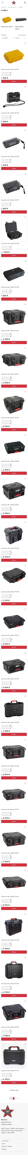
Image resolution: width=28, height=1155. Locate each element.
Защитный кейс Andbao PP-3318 (10, 766)
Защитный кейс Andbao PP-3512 (10, 896)
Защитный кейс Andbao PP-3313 (10, 809)
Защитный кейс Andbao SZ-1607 (10, 200)
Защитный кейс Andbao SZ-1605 (10, 156)
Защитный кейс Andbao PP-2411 (10, 374)
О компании (5, 1141)
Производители (12, 7)
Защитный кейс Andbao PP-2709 (10, 592)
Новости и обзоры (7, 1146)
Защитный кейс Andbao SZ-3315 (10, 679)
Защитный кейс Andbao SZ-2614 (10, 505)
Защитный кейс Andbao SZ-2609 (10, 461)
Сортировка (5, 38)
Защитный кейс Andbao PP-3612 (10, 983)
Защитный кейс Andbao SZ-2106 (10, 287)
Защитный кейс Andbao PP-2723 (10, 548)
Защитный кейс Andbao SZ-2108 (10, 243)
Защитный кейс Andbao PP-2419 (10, 418)
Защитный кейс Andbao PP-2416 (10, 330)
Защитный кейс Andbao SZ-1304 (10, 113)
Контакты (4, 1149)
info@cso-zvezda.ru (6, 1124)
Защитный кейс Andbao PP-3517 (10, 853)
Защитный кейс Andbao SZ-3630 (10, 940)
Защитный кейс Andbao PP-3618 (10, 1027)
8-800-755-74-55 (6, 1122)
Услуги (3, 1143)
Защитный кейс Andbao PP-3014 (10, 635)
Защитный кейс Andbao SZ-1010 (10, 69)
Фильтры (17, 38)
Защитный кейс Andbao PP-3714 (10, 1070)
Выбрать (14, 81)
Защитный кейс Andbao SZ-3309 (10, 722)
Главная (3, 7)
